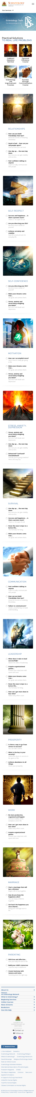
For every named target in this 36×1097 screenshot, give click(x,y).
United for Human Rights (9, 1080)
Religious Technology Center (23, 1059)
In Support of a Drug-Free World (11, 1077)
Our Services (6, 10)
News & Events (7, 1005)
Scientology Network (8, 1054)
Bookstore (5, 1007)
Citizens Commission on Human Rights (13, 1085)
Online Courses (7, 1002)
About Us (4, 990)
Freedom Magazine (7, 1069)
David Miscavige (6, 1059)
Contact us (19, 1030)
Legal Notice (29, 1092)
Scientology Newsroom (24, 1056)
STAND (18, 1069)
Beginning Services (8, 999)
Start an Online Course (8, 1062)
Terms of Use (21, 1092)
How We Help (6, 1010)
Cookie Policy (13, 1092)
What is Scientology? (9, 997)
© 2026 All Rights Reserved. (17, 1090)
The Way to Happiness (8, 1072)
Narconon (29, 1072)
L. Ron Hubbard (6, 1051)
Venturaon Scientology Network (10, 993)
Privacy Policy (5, 1092)
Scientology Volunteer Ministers (11, 1064)
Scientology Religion (24, 1054)
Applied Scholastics (7, 1075)
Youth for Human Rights (8, 1083)
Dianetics (16, 1051)
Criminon (20, 1072)
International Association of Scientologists (14, 1067)
